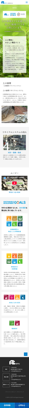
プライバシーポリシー (10, 391)
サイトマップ (20, 391)
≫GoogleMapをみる (16, 371)
